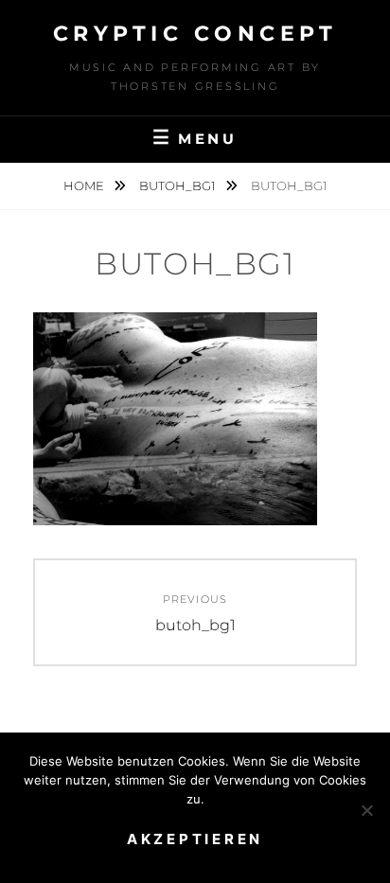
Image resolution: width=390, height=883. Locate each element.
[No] (366, 810)
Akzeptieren (195, 839)
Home (85, 185)
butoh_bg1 (179, 185)
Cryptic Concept (195, 33)
